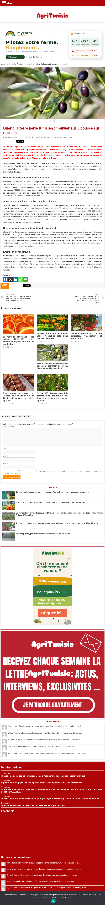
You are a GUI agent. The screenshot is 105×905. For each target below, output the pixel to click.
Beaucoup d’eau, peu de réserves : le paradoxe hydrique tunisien (43, 534)
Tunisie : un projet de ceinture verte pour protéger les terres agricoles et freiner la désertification (57, 523)
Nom (5, 448)
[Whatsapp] (20, 279)
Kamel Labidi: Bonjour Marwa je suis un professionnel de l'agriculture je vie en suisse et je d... (45, 726)
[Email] (25, 279)
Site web (6, 464)
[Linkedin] (15, 279)
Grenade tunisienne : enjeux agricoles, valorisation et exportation (86, 336)
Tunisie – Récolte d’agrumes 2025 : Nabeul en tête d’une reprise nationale (52, 336)
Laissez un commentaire (63, 137)
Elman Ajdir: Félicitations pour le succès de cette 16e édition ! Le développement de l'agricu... (45, 733)
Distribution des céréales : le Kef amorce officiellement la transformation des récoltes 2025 (86, 299)
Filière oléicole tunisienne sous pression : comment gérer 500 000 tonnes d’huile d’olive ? (52, 366)
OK (53, 901)
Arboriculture (45, 137)
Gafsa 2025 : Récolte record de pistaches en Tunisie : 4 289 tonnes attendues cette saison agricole (52, 397)
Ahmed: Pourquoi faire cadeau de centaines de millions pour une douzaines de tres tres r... (44, 740)
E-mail (6, 456)
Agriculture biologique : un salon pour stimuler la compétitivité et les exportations (50, 502)
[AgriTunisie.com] (52, 13)
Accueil (3, 64)
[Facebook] (5, 279)
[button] (4, 2)
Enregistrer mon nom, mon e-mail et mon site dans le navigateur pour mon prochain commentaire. (52, 472)
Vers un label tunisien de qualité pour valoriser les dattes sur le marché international (18, 298)
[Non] (102, 898)
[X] (10, 279)
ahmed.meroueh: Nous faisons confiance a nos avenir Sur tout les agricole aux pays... (42, 747)
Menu (10, 3)
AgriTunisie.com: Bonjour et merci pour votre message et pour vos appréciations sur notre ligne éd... (48, 753)
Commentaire (9, 426)
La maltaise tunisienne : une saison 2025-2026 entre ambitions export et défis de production (18, 340)
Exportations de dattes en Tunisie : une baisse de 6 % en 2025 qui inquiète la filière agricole (18, 397)
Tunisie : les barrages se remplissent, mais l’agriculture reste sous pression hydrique (52, 492)
